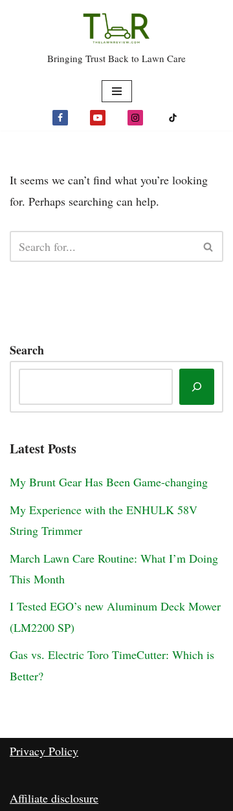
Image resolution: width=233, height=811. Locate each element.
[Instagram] (135, 117)
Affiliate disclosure (54, 798)
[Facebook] (60, 117)
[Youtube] (97, 117)
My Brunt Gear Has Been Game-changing (109, 482)
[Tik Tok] (173, 117)
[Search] (208, 246)
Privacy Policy (44, 751)
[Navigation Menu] (117, 91)
